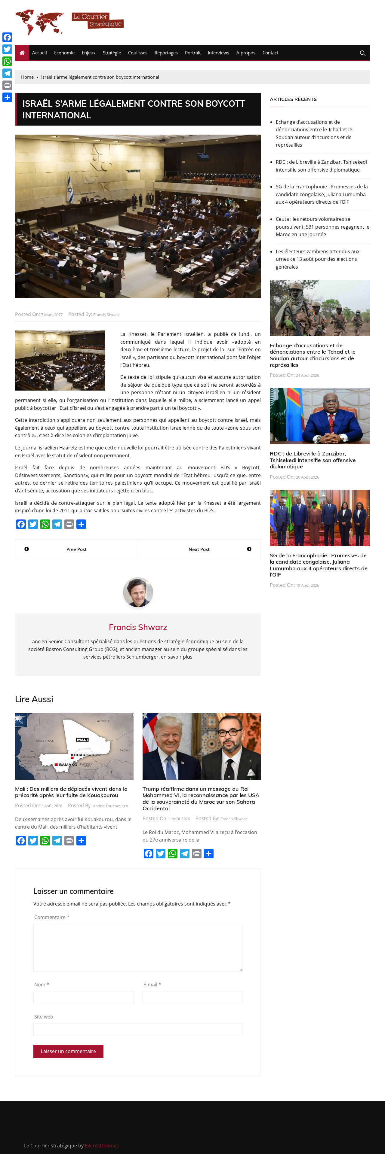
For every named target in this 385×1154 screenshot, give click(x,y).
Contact (270, 53)
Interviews (218, 53)
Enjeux (89, 53)
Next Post (199, 549)
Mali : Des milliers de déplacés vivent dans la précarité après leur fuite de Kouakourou (71, 792)
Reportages (166, 53)
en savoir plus (176, 656)
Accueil (39, 53)
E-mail (152, 984)
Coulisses (137, 53)
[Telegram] (7, 73)
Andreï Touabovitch (110, 805)
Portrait (193, 53)
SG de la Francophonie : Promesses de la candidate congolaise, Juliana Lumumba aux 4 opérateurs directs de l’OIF (322, 194)
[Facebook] (7, 37)
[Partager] (7, 97)
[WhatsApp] (7, 61)
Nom (41, 984)
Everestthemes (102, 1145)
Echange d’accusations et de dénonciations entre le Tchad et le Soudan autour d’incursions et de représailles (314, 133)
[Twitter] (7, 49)
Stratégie (112, 53)
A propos (245, 53)
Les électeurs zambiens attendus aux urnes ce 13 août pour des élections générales (317, 259)
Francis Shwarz (106, 314)
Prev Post (76, 549)
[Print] (7, 85)
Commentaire (51, 917)
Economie (64, 53)
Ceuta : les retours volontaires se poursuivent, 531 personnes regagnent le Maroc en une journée (322, 227)
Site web (43, 1016)
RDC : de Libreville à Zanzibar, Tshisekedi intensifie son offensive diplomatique (321, 166)
